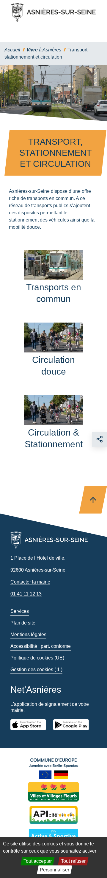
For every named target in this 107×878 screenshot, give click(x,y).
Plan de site (22, 623)
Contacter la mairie (30, 581)
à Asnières (43, 49)
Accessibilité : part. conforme (40, 646)
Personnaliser (54, 869)
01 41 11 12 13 (26, 593)
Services (19, 611)
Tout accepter (37, 861)
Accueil (12, 49)
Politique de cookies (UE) (37, 658)
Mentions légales (28, 634)
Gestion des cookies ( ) (36, 669)
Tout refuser (73, 861)
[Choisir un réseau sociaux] (99, 439)
